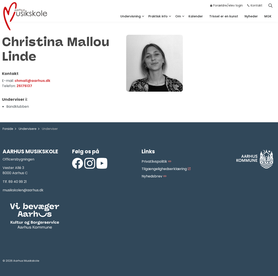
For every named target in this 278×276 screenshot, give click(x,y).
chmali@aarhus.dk (32, 80)
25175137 (24, 85)
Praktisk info (158, 16)
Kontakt (256, 5)
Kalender (196, 16)
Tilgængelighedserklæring (164, 168)
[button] (35, 216)
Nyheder (251, 16)
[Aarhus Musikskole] (25, 15)
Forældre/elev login (228, 5)
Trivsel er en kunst (223, 16)
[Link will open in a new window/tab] (77, 163)
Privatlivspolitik (154, 161)
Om (178, 16)
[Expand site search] (270, 5)
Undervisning (130, 16)
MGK (267, 16)
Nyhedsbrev (152, 176)
